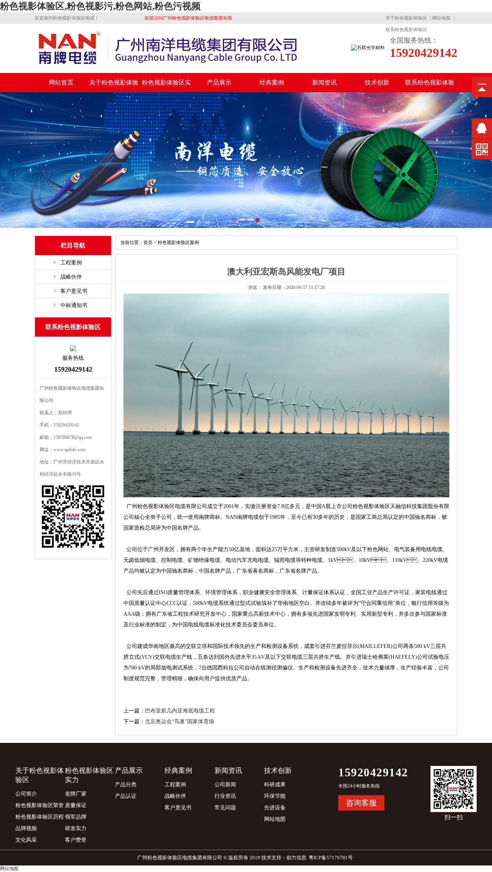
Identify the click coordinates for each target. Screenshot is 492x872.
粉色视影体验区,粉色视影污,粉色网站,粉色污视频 (100, 6)
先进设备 (275, 808)
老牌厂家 (75, 794)
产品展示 (219, 82)
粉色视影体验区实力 (166, 85)
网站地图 (441, 18)
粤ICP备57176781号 (331, 857)
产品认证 (125, 796)
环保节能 (275, 796)
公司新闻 (225, 784)
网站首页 (61, 82)
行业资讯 (225, 796)
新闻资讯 (324, 82)
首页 (148, 242)
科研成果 (275, 784)
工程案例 (71, 263)
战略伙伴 (71, 277)
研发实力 (75, 828)
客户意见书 (73, 291)
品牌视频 (26, 828)
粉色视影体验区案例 (178, 242)
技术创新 (377, 82)
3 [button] (269, 220)
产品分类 (125, 784)
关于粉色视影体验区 (406, 18)
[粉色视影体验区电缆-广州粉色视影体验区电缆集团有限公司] (168, 66)
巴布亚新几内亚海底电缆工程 (180, 711)
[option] (246, 160)
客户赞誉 (75, 840)
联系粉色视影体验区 (406, 29)
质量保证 (75, 805)
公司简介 (26, 794)
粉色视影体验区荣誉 (39, 805)
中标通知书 (73, 305)
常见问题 (225, 808)
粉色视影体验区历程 (39, 817)
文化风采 (26, 840)
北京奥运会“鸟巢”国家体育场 (179, 721)
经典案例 (271, 82)
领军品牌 (75, 817)
